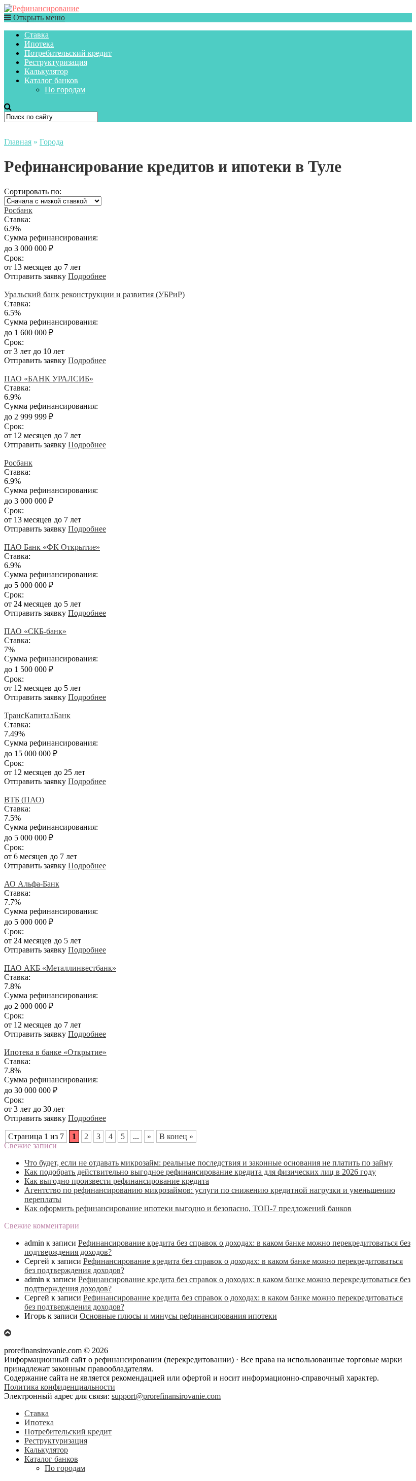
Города (51, 141)
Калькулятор (46, 71)
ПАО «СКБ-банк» (35, 631)
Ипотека (39, 44)
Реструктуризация (55, 62)
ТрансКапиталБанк (37, 715)
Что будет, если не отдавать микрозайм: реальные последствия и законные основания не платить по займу (208, 1162)
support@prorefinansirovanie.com (166, 1396)
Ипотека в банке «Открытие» (55, 1052)
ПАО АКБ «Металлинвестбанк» (60, 968)
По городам (65, 89)
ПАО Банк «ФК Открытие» (52, 547)
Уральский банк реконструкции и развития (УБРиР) (94, 294)
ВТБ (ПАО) (24, 799)
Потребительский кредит (68, 53)
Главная (17, 141)
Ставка (36, 34)
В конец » (176, 1136)
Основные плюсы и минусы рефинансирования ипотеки (178, 1316)
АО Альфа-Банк (31, 883)
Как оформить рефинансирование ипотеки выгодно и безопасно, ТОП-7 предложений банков (188, 1208)
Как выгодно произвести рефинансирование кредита (116, 1181)
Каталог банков (51, 80)
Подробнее (87, 276)
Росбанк (18, 210)
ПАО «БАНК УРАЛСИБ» (48, 378)
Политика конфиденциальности (59, 1387)
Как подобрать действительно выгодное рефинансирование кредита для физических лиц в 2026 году (200, 1172)
